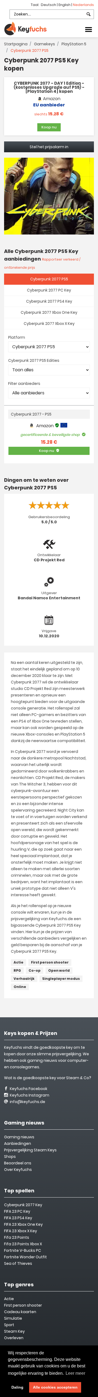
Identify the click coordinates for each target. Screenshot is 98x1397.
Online (20, 986)
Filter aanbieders (24, 383)
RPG (17, 970)
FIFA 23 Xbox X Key (20, 1231)
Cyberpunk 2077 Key (23, 1205)
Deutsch (49, 4)
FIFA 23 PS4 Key (18, 1218)
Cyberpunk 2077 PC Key (49, 290)
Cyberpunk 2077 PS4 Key (49, 301)
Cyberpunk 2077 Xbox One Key (49, 312)
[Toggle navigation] (88, 29)
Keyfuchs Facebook (28, 1088)
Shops (10, 1156)
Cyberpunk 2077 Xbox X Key (49, 323)
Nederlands (83, 4)
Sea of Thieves (18, 1263)
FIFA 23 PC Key (17, 1211)
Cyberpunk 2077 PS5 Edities (33, 360)
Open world (59, 970)
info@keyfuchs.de (27, 1101)
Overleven (13, 1338)
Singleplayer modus (61, 978)
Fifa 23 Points (16, 1237)
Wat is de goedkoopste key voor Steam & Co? (47, 1078)
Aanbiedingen (17, 1143)
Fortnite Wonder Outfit (25, 1257)
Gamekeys (44, 44)
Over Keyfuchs (18, 1169)
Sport (9, 1325)
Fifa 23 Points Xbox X (23, 1244)
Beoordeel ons (17, 1163)
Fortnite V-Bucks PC (22, 1250)
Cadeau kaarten (20, 1311)
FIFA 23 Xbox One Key (23, 1224)
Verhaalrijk (24, 978)
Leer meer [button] (75, 1373)
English (65, 4)
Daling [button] (17, 1387)
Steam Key (14, 1331)
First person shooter (50, 962)
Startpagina (15, 44)
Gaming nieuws (19, 1137)
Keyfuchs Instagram (29, 1095)
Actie (18, 962)
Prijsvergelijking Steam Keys (30, 1150)
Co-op (35, 970)
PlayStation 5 (74, 44)
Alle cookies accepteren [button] (55, 1387)
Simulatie (13, 1318)
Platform (16, 337)
